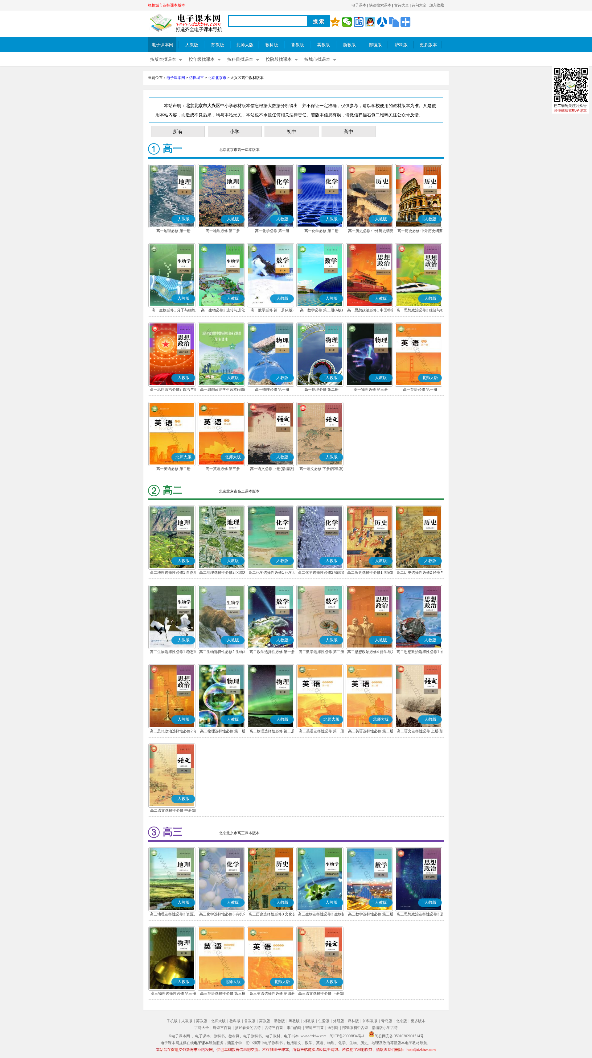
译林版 (353, 1021)
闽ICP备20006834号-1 (347, 1036)
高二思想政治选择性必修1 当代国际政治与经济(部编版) (420, 652)
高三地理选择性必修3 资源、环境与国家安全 (173, 915)
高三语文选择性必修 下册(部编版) (321, 994)
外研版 (338, 1021)
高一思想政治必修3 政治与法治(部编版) (173, 390)
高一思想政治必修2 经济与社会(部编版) (420, 311)
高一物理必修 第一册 (272, 389)
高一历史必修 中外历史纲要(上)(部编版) (370, 231)
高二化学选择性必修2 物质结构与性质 (321, 573)
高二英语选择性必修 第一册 (321, 731)
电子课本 (359, 5)
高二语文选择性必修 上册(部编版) (420, 732)
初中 (292, 131)
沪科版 (401, 45)
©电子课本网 (179, 1036)
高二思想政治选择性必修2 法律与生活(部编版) (173, 732)
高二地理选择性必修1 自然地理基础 (173, 573)
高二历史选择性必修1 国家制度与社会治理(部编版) (371, 573)
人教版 (191, 45)
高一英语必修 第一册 (420, 389)
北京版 (401, 1021)
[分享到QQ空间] (335, 22)
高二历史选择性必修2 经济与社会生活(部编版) (420, 573)
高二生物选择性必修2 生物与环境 (223, 652)
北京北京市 (217, 78)
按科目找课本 (240, 59)
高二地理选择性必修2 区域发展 (223, 573)
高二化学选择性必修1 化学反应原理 (272, 573)
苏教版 (217, 45)
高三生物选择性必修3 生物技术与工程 (321, 915)
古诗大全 (401, 5)
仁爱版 (323, 1021)
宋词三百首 (314, 1028)
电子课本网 (162, 45)
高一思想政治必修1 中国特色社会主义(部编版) (371, 311)
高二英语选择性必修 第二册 (370, 731)
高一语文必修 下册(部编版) (321, 469)
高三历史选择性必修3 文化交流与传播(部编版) (272, 915)
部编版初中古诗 (355, 1028)
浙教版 (349, 45)
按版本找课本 (163, 59)
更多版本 (428, 45)
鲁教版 (297, 45)
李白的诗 (294, 1028)
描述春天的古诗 (248, 1028)
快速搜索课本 (380, 5)
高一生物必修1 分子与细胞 (173, 310)
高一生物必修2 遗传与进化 (223, 310)
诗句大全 (419, 5)
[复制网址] (394, 22)
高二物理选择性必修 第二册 (272, 731)
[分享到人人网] (382, 22)
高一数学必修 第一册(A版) (272, 310)
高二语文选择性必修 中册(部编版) (173, 811)
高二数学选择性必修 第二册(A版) (321, 652)
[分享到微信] (347, 22)
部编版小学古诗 (385, 1028)
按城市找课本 (317, 59)
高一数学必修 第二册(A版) (321, 310)
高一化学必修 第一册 (272, 231)
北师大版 (244, 45)
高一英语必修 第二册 (173, 469)
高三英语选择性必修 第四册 (272, 993)
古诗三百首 (274, 1028)
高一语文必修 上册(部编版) (272, 469)
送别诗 (333, 1028)
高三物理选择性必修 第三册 (173, 993)
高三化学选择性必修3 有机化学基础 (223, 915)
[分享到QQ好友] (370, 22)
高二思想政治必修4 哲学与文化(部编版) (371, 652)
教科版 (271, 45)
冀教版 (323, 45)
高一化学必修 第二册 (321, 231)
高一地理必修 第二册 (223, 231)
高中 (348, 131)
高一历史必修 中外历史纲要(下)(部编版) (420, 231)
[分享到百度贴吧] (359, 22)
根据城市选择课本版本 (166, 5)
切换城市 (196, 78)
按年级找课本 (202, 59)
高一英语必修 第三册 (223, 469)
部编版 (375, 45)
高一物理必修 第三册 (371, 389)
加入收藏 (436, 5)
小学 (235, 131)
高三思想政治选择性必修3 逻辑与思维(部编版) (420, 915)
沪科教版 (370, 1021)
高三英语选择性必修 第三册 (222, 993)
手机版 (172, 1021)
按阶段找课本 (279, 59)
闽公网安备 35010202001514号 (399, 1036)
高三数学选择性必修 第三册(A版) (370, 915)
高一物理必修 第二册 (321, 389)
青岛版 (386, 1021)
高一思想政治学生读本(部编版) (223, 390)
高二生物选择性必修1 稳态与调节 (173, 652)
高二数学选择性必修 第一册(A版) (272, 652)
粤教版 (294, 1021)
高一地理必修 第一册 (173, 231)
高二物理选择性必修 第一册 (222, 731)
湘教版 (308, 1021)
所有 (178, 131)
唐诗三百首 (222, 1028)
